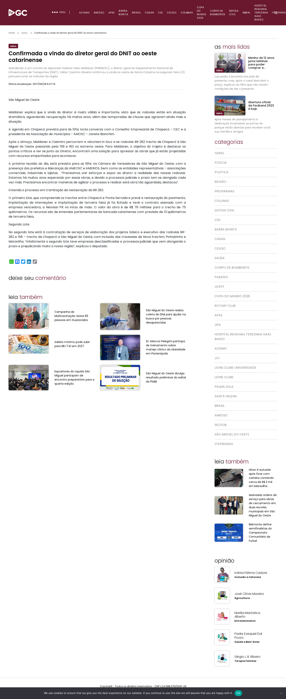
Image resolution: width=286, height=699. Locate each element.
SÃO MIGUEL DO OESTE (232, 434)
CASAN (149, 12)
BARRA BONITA (123, 12)
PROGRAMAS (224, 191)
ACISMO (84, 12)
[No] (281, 693)
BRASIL (136, 12)
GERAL (246, 12)
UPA (218, 325)
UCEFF (219, 286)
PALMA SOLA (224, 386)
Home (12, 33)
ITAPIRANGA (224, 444)
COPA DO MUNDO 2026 (201, 12)
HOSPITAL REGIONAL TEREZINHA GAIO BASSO (243, 336)
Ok (238, 693)
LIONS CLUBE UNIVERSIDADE (235, 367)
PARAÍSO (221, 277)
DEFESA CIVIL (234, 12)
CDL (160, 12)
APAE (112, 12)
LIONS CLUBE (224, 377)
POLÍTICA (222, 172)
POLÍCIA (221, 162)
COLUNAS (187, 12)
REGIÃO (220, 181)
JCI (217, 358)
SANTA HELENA (226, 396)
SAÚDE (220, 258)
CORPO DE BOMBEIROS (217, 12)
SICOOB (220, 425)
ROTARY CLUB (225, 305)
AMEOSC (99, 12)
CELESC (172, 12)
